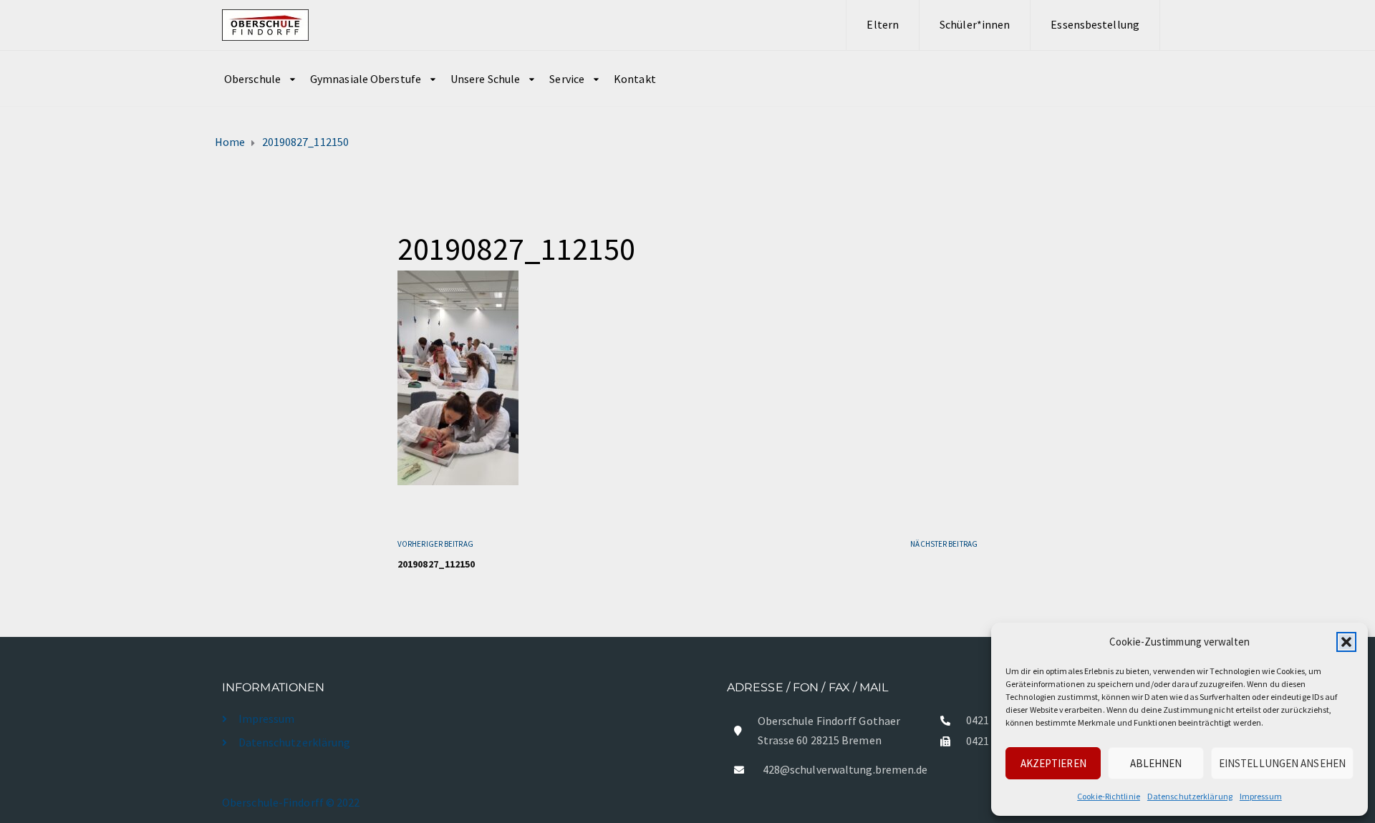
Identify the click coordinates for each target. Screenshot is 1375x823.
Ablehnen (1156, 763)
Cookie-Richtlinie (1108, 796)
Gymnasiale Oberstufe (365, 79)
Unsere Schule (485, 79)
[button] (1346, 642)
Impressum (1261, 796)
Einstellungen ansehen (1282, 763)
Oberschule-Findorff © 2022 (291, 802)
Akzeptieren (1053, 763)
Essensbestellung (1095, 24)
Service (566, 79)
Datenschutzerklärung (1189, 796)
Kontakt (635, 79)
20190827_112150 (436, 563)
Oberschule (252, 79)
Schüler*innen (975, 24)
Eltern (883, 24)
